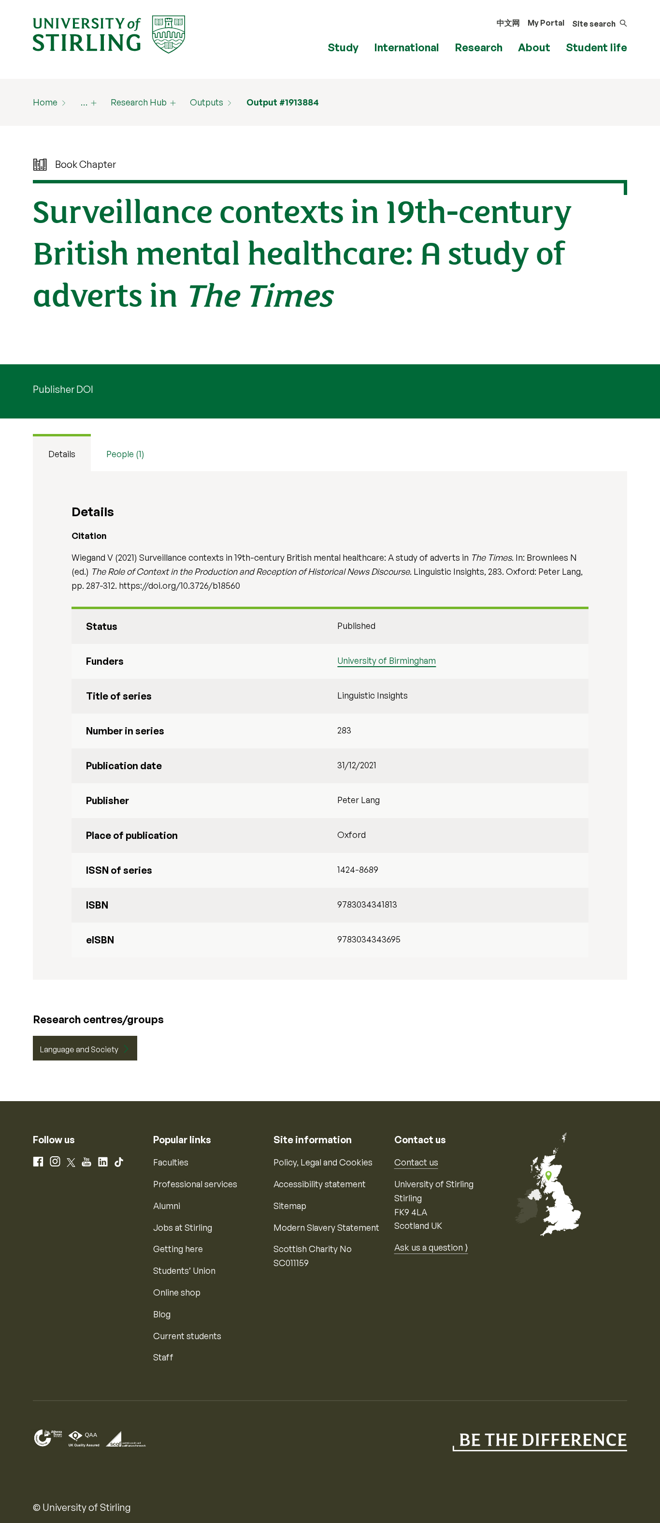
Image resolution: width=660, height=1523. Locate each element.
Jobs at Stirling (182, 1227)
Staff (163, 1357)
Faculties (170, 1162)
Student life (596, 47)
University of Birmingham (386, 660)
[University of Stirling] (109, 33)
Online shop (177, 1292)
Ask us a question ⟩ (431, 1247)
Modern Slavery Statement (326, 1227)
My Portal (546, 23)
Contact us (416, 1162)
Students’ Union (184, 1270)
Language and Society (79, 1049)
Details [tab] (61, 453)
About (534, 47)
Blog (162, 1314)
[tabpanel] (330, 725)
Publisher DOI (63, 389)
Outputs (206, 102)
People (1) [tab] (125, 453)
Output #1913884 (282, 102)
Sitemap (289, 1205)
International (406, 47)
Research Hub (139, 102)
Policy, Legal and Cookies (323, 1162)
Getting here (178, 1248)
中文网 (508, 23)
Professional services (195, 1184)
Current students (187, 1335)
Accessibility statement (319, 1184)
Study (343, 47)
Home (45, 102)
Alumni (166, 1205)
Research (478, 47)
